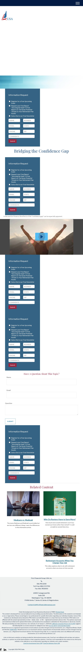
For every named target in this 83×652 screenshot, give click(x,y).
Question (8, 403)
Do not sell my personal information (59, 625)
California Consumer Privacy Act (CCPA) (63, 624)
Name (9, 377)
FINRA (12, 629)
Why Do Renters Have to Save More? (60, 519)
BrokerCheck (60, 612)
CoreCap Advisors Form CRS (51, 643)
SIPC (15, 629)
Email (9, 390)
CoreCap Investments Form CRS (32, 643)
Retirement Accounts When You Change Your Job (60, 562)
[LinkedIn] (74, 11)
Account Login (65, 11)
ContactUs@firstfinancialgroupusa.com (41, 605)
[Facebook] (78, 11)
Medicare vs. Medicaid (23, 520)
